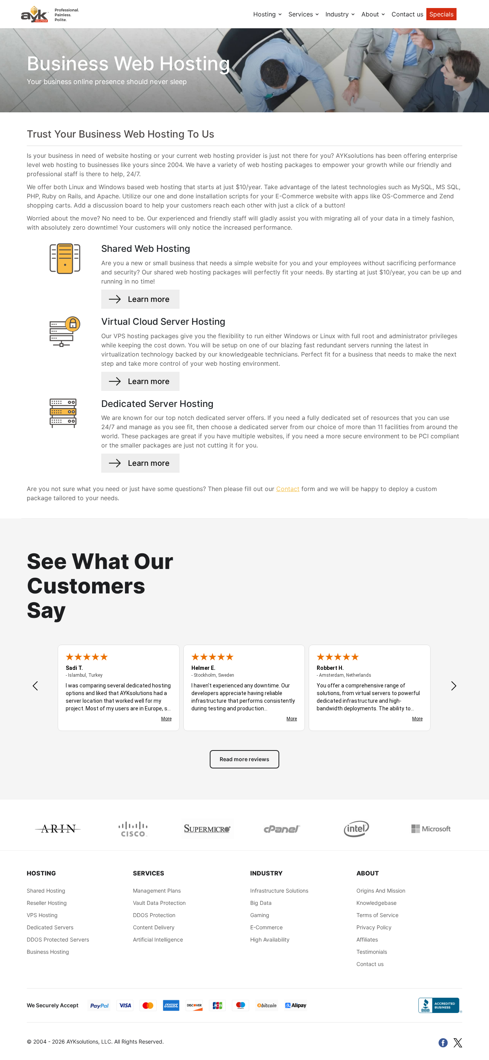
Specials (441, 14)
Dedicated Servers (50, 927)
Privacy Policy (374, 927)
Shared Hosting (46, 890)
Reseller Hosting (47, 903)
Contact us (407, 14)
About (371, 14)
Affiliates (367, 939)
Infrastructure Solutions (279, 890)
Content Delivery (154, 927)
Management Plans (157, 890)
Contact (288, 489)
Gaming (259, 915)
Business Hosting (48, 951)
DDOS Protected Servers (58, 939)
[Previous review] (35, 686)
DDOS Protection (154, 915)
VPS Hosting (42, 915)
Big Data (261, 903)
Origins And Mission (380, 890)
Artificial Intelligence (158, 939)
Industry (338, 14)
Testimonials (371, 951)
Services (301, 14)
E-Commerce (266, 927)
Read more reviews (244, 759)
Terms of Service (377, 915)
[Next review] (453, 686)
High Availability (270, 939)
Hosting (265, 14)
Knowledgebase (376, 903)
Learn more (149, 299)
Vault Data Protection (159, 903)
